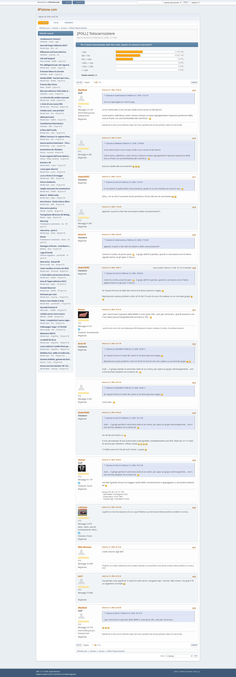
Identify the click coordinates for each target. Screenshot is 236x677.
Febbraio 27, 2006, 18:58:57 (111, 460)
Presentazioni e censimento (50, 224)
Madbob (82, 89)
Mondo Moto (45, 146)
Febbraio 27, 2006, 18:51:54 (111, 382)
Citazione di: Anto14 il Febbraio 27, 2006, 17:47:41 (124, 182)
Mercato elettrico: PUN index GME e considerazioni (55, 91)
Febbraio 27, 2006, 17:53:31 (111, 177)
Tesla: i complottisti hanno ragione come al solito (55, 320)
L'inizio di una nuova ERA (51, 104)
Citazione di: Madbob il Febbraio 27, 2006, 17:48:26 (125, 143)
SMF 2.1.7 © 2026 (42, 671)
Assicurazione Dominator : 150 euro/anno (55, 143)
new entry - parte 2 (48, 230)
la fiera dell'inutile (48, 130)
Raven (43, 237)
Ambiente (43, 42)
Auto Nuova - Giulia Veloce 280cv (55, 202)
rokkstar (82, 507)
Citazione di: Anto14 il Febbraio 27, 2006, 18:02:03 (124, 273)
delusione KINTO (47, 333)
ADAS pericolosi (47, 117)
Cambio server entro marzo (52, 314)
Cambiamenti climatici (50, 39)
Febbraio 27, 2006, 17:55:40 (111, 207)
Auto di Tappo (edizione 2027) (53, 281)
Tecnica (42, 159)
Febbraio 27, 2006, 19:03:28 (111, 507)
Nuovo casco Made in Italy (52, 301)
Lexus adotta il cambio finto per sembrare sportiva (55, 346)
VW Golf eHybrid (47, 58)
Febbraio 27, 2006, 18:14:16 (111, 309)
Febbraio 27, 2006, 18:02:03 (111, 234)
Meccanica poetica (48, 208)
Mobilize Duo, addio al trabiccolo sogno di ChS (55, 353)
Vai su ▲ (197, 671)
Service (42, 152)
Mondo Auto (44, 48)
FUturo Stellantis (47, 182)
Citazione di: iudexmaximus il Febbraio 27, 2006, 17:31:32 (127, 95)
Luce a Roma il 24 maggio (51, 176)
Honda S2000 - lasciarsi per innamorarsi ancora (55, 78)
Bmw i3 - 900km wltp (49, 195)
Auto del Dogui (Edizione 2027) (53, 45)
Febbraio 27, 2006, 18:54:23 (111, 412)
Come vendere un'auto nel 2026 (54, 268)
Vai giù (79, 82)
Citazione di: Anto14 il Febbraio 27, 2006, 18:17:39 (124, 418)
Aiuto (176, 671)
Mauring (44, 221)
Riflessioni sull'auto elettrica (53, 52)
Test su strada (45, 61)
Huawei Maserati (48, 288)
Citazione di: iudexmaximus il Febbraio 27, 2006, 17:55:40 (127, 240)
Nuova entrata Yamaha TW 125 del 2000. (55, 366)
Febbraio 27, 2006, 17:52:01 (111, 138)
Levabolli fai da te (48, 340)
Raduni (42, 217)
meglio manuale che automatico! (55, 189)
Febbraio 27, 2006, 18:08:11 (111, 268)
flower (81, 309)
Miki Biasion (85, 547)
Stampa (194, 82)
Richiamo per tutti (48, 294)
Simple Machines (54, 671)
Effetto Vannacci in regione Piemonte (55, 137)
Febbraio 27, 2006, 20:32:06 (111, 608)
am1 (80, 576)
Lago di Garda (46, 253)
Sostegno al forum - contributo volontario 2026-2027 (55, 246)
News (42, 87)
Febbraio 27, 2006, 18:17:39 (111, 343)
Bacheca (43, 249)
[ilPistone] (79, 596)
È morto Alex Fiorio (48, 84)
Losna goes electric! (49, 169)
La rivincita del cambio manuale (54, 97)
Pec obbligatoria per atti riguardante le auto (55, 65)
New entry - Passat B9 (50, 262)
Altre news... (44, 310)
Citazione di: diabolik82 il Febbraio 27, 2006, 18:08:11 (125, 349)
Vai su (78, 645)
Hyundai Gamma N (48, 307)
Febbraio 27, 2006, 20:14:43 (111, 547)
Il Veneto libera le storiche (52, 71)
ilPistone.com (47, 9)
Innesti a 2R (45, 162)
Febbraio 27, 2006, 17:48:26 (111, 90)
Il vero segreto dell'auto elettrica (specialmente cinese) (55, 156)
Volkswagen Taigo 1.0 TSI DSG (53, 327)
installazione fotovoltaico (51, 123)
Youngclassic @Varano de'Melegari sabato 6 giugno (55, 215)
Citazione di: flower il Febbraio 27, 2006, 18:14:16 (124, 613)
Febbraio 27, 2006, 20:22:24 (111, 576)
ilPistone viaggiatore (47, 255)
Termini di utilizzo (186, 671)
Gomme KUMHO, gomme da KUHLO (55, 359)
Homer (81, 459)
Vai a (162, 656)
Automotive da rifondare (51, 150)
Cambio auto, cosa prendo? (52, 110)
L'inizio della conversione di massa (55, 275)
